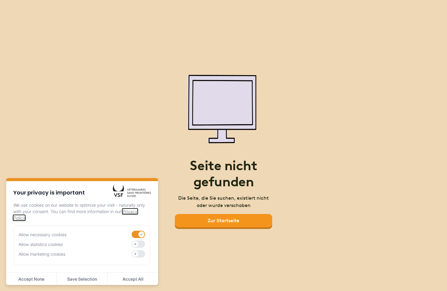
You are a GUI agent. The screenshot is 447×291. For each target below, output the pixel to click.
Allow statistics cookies (41, 244)
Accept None (31, 279)
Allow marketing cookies (42, 254)
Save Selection (82, 279)
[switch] (138, 234)
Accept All (133, 279)
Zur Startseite (223, 220)
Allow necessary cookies (43, 234)
